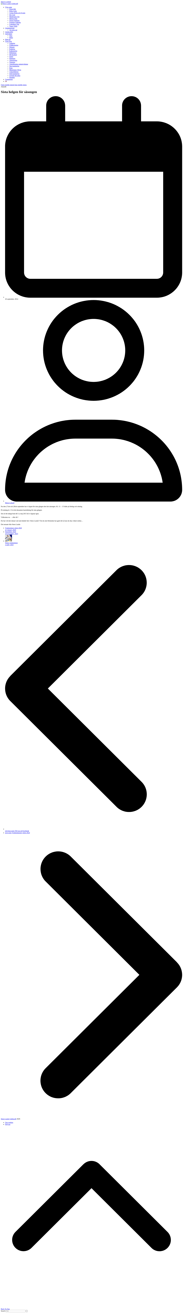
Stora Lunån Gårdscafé (8, 1119)
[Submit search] (27, 1311)
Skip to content (6, 2)
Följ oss (7, 1124)
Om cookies (9, 1122)
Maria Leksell (9, 503)
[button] (14, 85)
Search (3, 1311)
